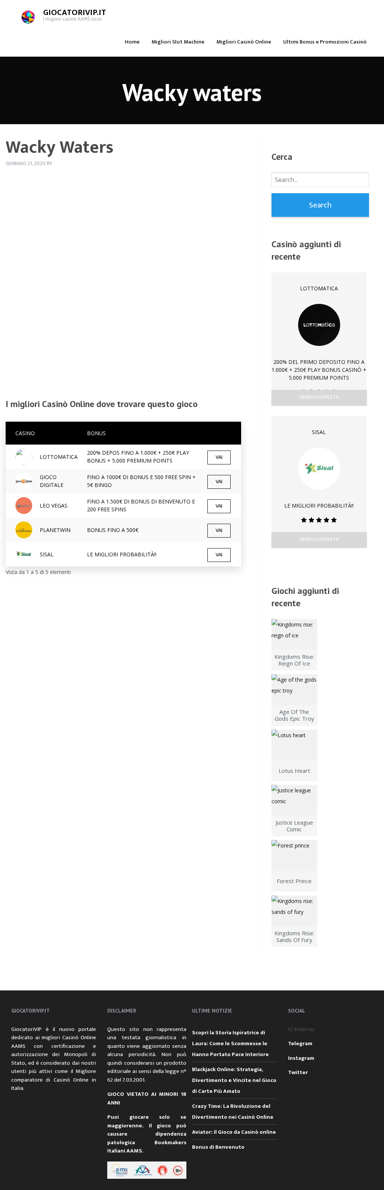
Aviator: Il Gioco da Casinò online (234, 1132)
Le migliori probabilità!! (121, 554)
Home (132, 42)
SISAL (47, 554)
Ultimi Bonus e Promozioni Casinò (325, 42)
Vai (219, 457)
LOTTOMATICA (59, 456)
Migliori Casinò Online (243, 42)
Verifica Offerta (319, 397)
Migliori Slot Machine (178, 42)
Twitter (298, 1072)
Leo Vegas (54, 505)
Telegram (300, 1043)
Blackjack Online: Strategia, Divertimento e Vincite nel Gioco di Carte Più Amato (234, 1080)
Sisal (319, 432)
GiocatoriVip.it (74, 13)
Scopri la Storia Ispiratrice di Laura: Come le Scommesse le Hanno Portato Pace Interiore (230, 1043)
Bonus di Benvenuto (218, 1147)
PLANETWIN (55, 529)
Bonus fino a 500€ (112, 529)
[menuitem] (132, 41)
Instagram (301, 1058)
